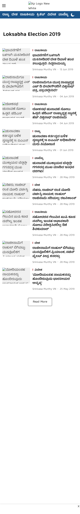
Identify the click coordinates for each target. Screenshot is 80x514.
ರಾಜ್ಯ (5, 15)
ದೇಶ (14, 15)
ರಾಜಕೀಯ (27, 15)
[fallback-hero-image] (17, 60)
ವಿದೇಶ (51, 15)
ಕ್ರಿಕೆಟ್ (41, 15)
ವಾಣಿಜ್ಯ (63, 15)
